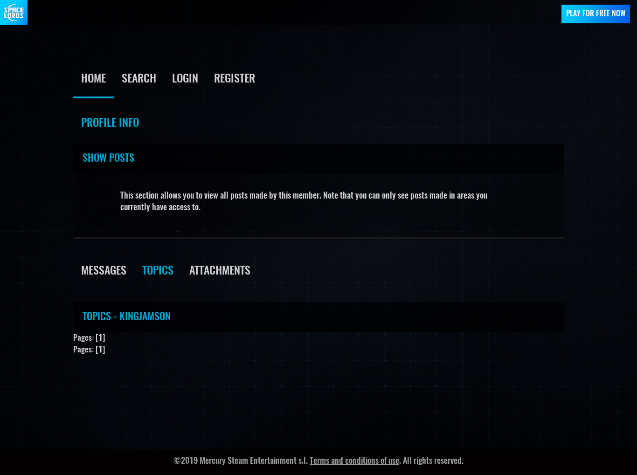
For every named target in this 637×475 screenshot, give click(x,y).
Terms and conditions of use (354, 461)
